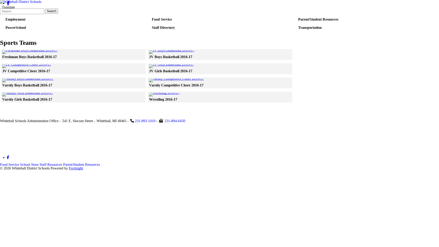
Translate (8, 7)
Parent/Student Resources (81, 164)
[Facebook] (8, 3)
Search (51, 11)
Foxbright (76, 168)
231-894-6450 (175, 121)
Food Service (9, 164)
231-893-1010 (145, 121)
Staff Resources (51, 164)
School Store (29, 164)
